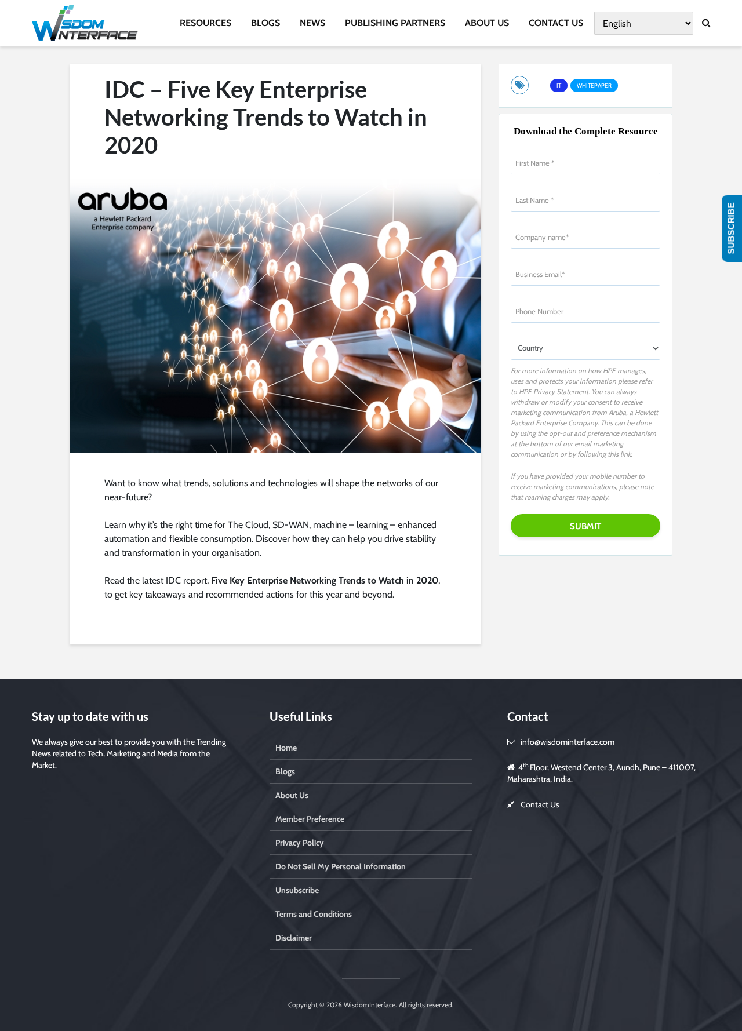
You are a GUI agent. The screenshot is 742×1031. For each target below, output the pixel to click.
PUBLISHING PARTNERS (395, 22)
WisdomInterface (368, 1004)
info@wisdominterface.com (567, 742)
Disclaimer (293, 937)
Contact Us (540, 804)
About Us (291, 795)
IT (558, 85)
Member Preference (309, 819)
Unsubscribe (297, 890)
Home (286, 747)
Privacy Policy (299, 842)
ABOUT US (487, 22)
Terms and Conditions (313, 914)
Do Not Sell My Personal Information (340, 866)
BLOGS (265, 22)
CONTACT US (556, 22)
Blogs (285, 771)
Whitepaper (594, 85)
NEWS (312, 22)
